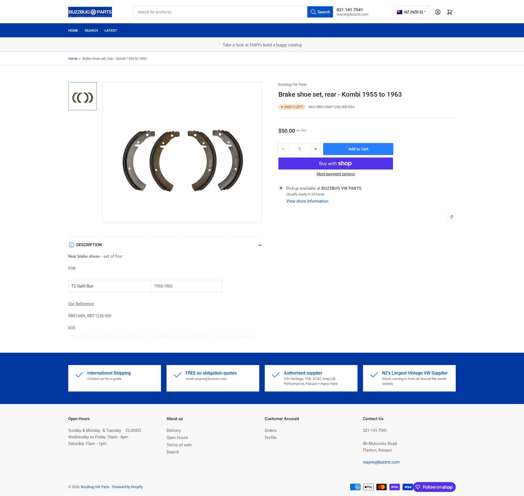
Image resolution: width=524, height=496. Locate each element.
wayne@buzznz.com (381, 462)
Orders (271, 430)
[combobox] (233, 11)
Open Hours (177, 437)
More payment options (336, 174)
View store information (307, 201)
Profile (270, 437)
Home (73, 30)
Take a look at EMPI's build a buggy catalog (262, 45)
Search (91, 30)
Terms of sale (179, 444)
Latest (111, 30)
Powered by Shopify (127, 487)
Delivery (173, 430)
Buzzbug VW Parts (292, 84)
